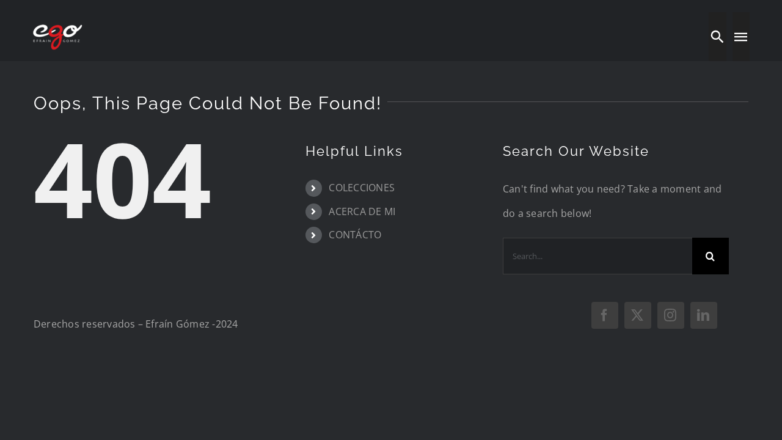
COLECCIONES (362, 187)
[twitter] (637, 315)
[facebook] (604, 315)
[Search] (717, 36)
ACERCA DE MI (362, 211)
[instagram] (670, 315)
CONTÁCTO (355, 234)
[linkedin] (703, 315)
